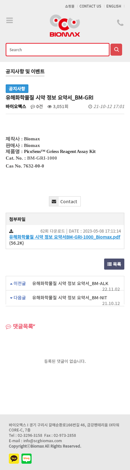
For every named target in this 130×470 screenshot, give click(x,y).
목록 (116, 264)
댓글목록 (22, 326)
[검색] (116, 50)
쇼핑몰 (69, 6)
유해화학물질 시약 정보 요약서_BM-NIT (69, 297)
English (113, 6)
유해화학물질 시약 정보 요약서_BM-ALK (70, 283)
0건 (39, 106)
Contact (68, 201)
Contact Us (90, 6)
